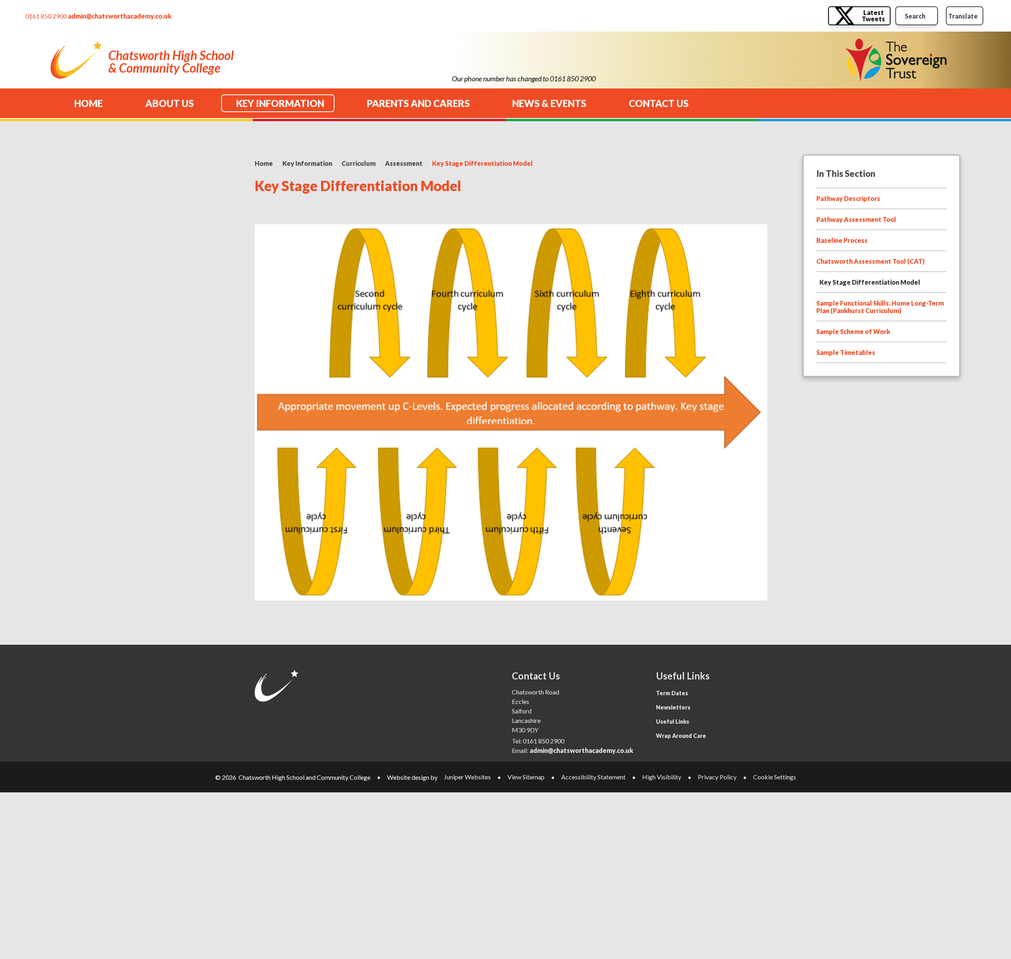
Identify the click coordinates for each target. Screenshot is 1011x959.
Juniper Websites (467, 777)
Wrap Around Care (681, 735)
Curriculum (359, 163)
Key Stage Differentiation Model (482, 163)
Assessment (404, 163)
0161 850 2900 (46, 16)
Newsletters (673, 707)
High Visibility (661, 777)
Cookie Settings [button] (774, 777)
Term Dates (672, 693)
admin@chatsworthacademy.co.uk (119, 16)
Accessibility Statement (593, 777)
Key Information (307, 163)
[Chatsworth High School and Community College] (76, 60)
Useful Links (672, 721)
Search (915, 16)
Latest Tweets (873, 16)
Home (264, 163)
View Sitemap (526, 777)
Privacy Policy (717, 777)
